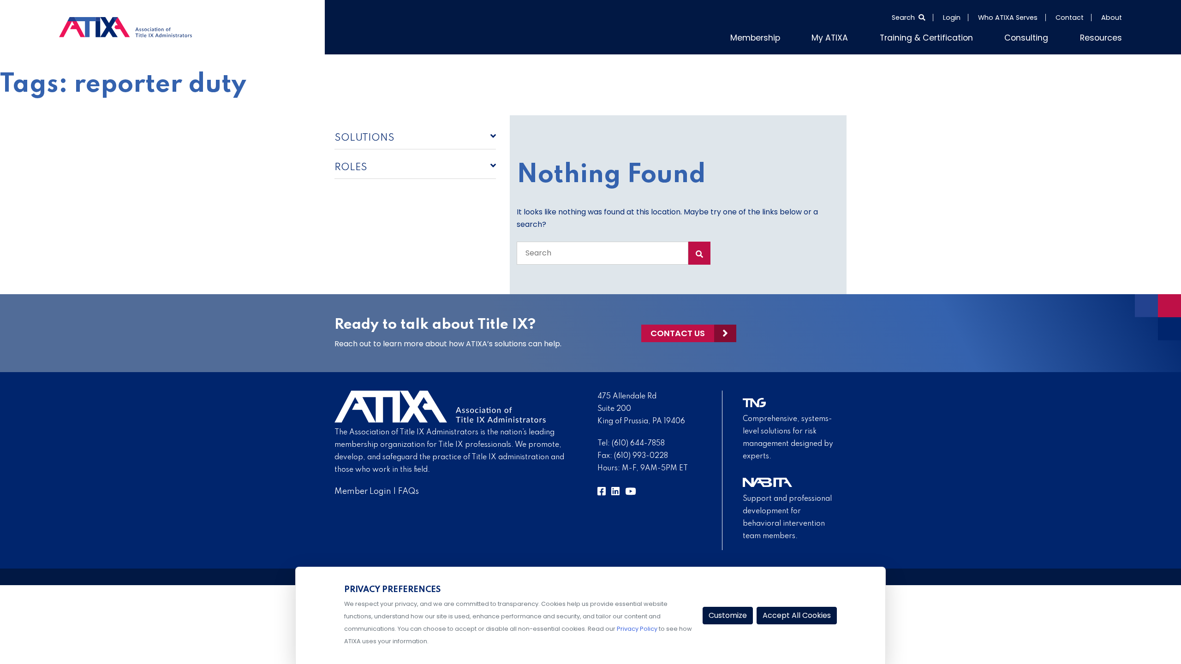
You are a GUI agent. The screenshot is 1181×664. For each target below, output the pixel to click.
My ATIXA (864, 36)
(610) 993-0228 (641, 454)
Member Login (362, 490)
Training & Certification (949, 36)
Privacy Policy (637, 629)
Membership (797, 36)
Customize (728, 615)
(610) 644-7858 (638, 441)
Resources (1104, 36)
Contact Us (677, 331)
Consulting (1038, 36)
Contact (1070, 17)
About (1111, 17)
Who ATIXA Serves (1008, 17)
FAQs (408, 490)
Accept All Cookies (797, 615)
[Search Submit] (699, 251)
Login (951, 17)
